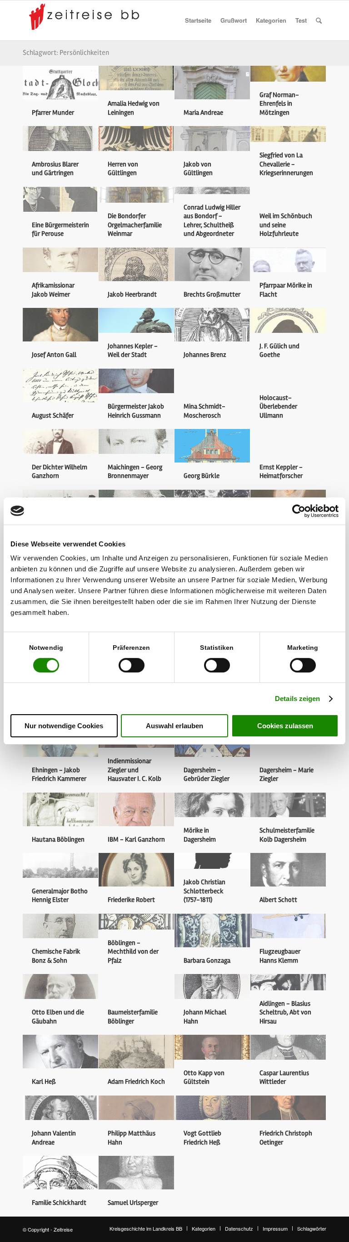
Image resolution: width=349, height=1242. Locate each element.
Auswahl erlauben (174, 726)
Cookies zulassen (285, 726)
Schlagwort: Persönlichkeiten (66, 52)
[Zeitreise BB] (86, 20)
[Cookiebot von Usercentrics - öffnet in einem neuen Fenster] (299, 511)
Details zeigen (297, 698)
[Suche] (318, 20)
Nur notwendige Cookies (64, 726)
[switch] (132, 665)
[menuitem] (198, 20)
